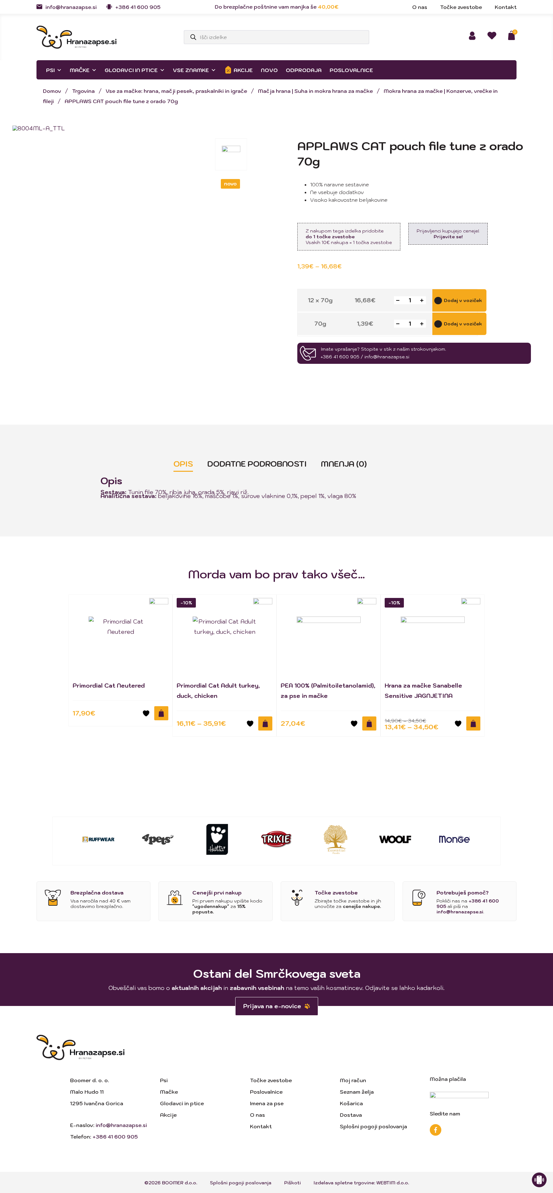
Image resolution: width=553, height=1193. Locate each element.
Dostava (351, 1115)
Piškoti (292, 1183)
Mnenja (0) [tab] (344, 464)
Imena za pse (267, 1103)
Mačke (80, 70)
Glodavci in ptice (131, 70)
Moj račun (353, 1080)
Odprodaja (304, 70)
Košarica (351, 1103)
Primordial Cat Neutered (109, 685)
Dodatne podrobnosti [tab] (257, 464)
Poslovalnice (351, 70)
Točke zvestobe (271, 1080)
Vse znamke (191, 70)
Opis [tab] (183, 464)
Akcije (243, 70)
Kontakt (261, 1126)
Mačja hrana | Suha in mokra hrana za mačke (315, 91)
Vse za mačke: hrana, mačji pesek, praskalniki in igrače (176, 91)
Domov (52, 91)
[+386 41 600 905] (109, 7)
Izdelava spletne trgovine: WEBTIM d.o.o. (361, 1183)
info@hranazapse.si (71, 7)
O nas (257, 1115)
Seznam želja (357, 1092)
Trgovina (83, 91)
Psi (50, 70)
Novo (269, 70)
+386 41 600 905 (138, 7)
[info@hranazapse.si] (39, 7)
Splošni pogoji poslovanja (373, 1126)
